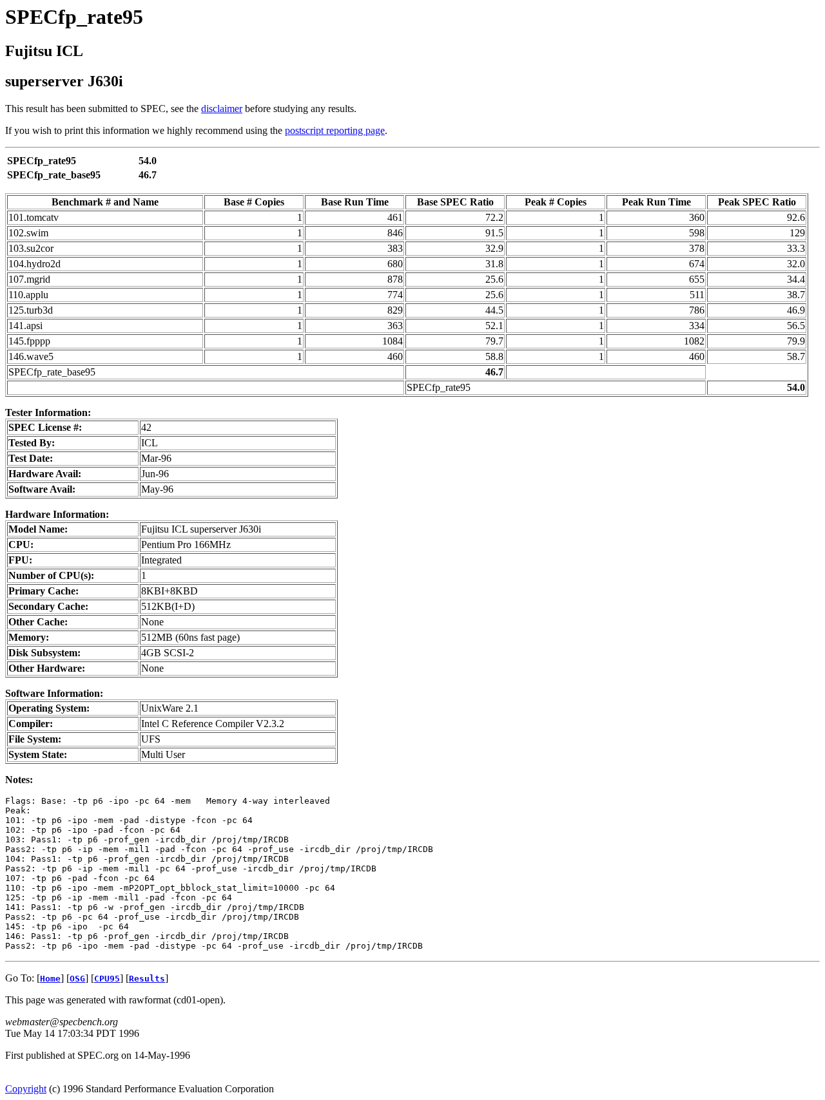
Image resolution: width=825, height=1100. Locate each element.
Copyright (25, 1088)
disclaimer (221, 108)
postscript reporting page (335, 130)
